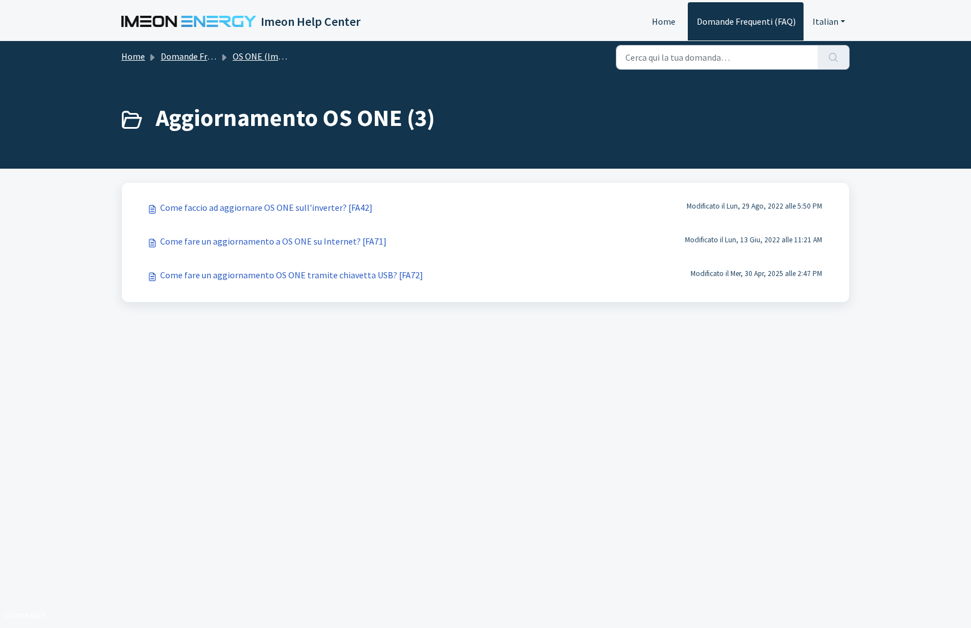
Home (663, 21)
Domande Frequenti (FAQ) (746, 21)
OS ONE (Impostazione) (279, 56)
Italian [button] (825, 21)
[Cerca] (834, 57)
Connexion (25, 614)
